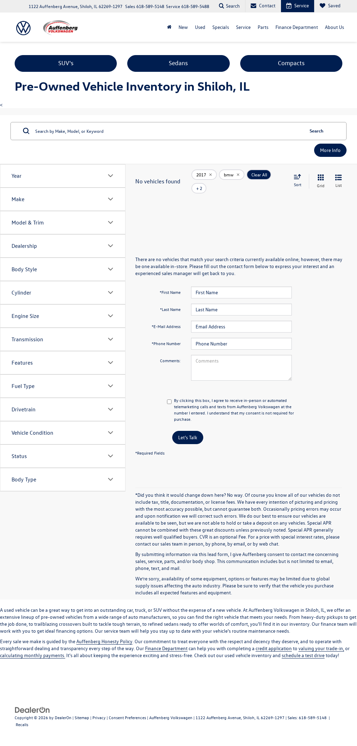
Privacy (99, 717)
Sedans (178, 63)
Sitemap (82, 717)
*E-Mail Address (166, 326)
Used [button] (200, 27)
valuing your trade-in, (321, 648)
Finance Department (166, 648)
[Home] (169, 27)
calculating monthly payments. (32, 655)
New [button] (183, 27)
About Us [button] (334, 27)
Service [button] (243, 27)
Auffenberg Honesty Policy (104, 641)
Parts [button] (263, 27)
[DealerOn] (32, 709)
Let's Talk (187, 437)
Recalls (22, 724)
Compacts (291, 63)
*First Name (170, 292)
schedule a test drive (303, 655)
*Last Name (170, 309)
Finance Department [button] (296, 27)
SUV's (66, 63)
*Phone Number (166, 343)
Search (317, 131)
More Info (330, 150)
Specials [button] (220, 27)
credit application (274, 648)
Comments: (170, 360)
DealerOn (63, 717)
